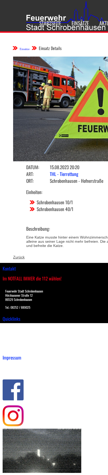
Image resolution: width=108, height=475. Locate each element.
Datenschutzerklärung (21, 371)
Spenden (10, 348)
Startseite (50, 23)
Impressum (12, 365)
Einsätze (80, 23)
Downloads (11, 332)
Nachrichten (13, 343)
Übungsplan (13, 337)
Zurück (19, 257)
